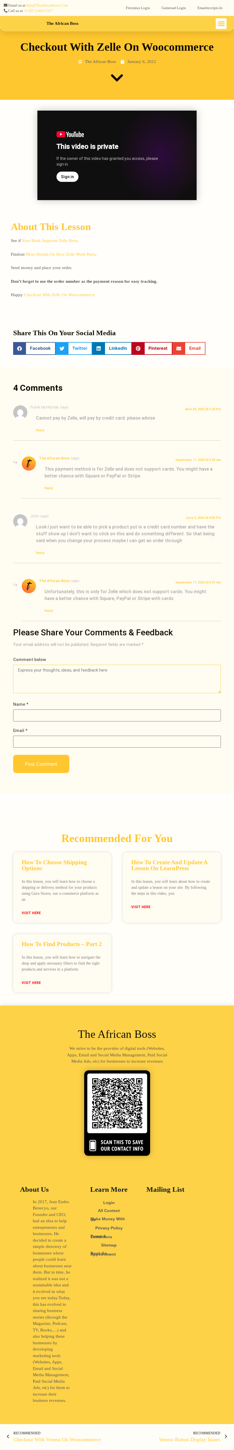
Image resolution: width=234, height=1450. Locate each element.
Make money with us (107, 1219)
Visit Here (31, 913)
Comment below (29, 660)
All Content (109, 1210)
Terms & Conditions (101, 1236)
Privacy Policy (109, 1228)
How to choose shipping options (54, 865)
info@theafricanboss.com (47, 5)
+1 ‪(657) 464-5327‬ (38, 11)
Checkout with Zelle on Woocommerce (59, 294)
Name (20, 704)
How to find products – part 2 (62, 944)
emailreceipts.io (210, 8)
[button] (221, 23)
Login (109, 1202)
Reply (40, 430)
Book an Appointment (103, 1253)
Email (20, 731)
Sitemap (109, 1245)
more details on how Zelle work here (60, 254)
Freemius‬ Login (138, 8)
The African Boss (62, 23)
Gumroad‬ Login (174, 8)
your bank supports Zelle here (49, 240)
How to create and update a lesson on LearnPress (169, 865)
